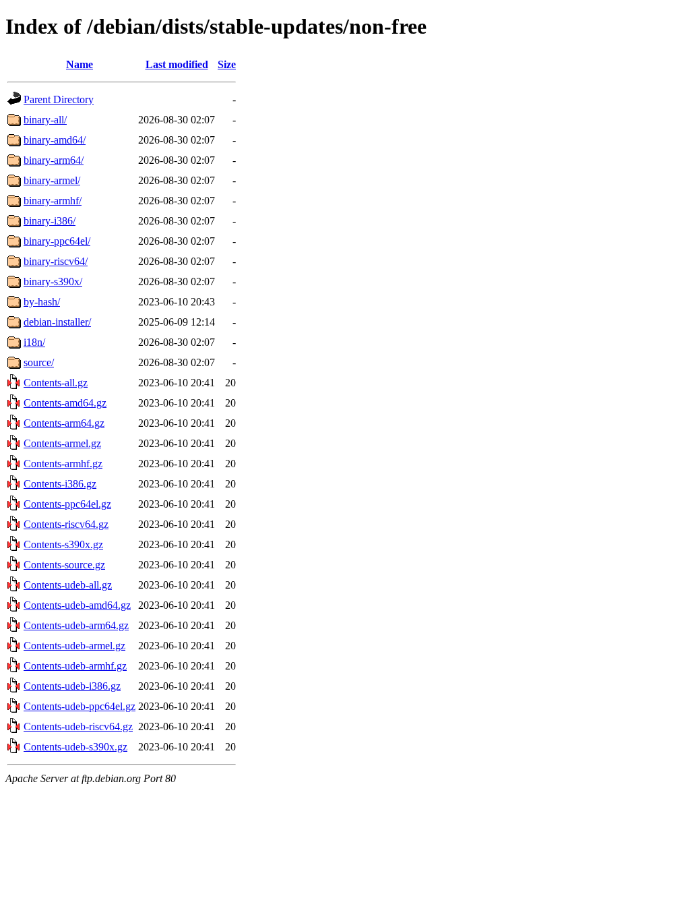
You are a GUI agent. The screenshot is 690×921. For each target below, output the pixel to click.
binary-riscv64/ (56, 261)
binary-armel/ (52, 180)
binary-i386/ (49, 221)
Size (227, 64)
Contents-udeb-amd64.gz (77, 605)
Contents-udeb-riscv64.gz (78, 726)
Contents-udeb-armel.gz (74, 645)
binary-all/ (45, 119)
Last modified (177, 64)
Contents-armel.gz (62, 443)
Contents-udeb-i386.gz (72, 686)
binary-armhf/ (53, 200)
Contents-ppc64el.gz (67, 504)
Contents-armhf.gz (63, 463)
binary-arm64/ (54, 160)
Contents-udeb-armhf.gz (75, 666)
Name (79, 64)
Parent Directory (59, 99)
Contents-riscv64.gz (66, 524)
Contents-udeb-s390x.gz (75, 746)
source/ (39, 362)
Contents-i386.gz (60, 483)
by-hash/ (42, 301)
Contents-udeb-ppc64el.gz (79, 706)
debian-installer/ (57, 322)
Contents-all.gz (56, 382)
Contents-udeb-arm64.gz (76, 625)
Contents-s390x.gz (63, 544)
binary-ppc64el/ (57, 241)
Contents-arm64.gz (64, 423)
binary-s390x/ (53, 281)
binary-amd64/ (55, 140)
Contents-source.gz (64, 564)
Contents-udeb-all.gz (68, 585)
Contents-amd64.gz (65, 403)
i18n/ (34, 342)
